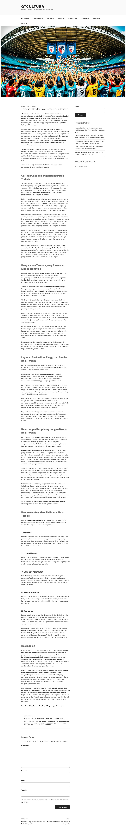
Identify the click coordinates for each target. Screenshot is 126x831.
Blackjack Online (38, 18)
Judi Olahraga (25, 18)
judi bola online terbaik (38, 721)
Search (77, 106)
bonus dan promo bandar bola (45, 720)
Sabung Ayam (85, 18)
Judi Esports (50, 18)
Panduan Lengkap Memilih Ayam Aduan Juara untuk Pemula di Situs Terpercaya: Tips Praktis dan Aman (90, 130)
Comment (25, 746)
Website (24, 790)
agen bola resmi (30, 718)
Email (23, 780)
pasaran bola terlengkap (44, 723)
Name (23, 771)
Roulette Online (72, 18)
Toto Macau (96, 18)
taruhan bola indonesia (43, 724)
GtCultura (32, 6)
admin (34, 106)
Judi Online (61, 18)
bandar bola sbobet (45, 718)
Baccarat (24, 23)
